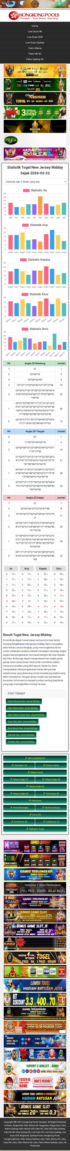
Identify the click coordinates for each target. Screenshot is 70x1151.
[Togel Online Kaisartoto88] (35, 971)
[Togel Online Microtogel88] (35, 846)
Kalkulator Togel (36, 829)
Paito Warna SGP (26, 1128)
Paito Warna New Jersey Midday (23, 708)
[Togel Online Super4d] (35, 98)
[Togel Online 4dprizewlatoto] (35, 958)
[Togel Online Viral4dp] (35, 154)
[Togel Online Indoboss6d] (35, 860)
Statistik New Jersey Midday (21, 735)
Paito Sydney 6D (35, 59)
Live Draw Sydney (35, 42)
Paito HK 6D (35, 53)
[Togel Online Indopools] (35, 1083)
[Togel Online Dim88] (35, 84)
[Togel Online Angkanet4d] (35, 1069)
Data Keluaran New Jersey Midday (24, 701)
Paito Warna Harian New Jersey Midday (26, 715)
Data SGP (48, 1128)
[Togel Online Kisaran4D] (35, 112)
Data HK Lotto (10, 1142)
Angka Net (18, 1125)
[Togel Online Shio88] (35, 1096)
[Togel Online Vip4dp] (35, 1013)
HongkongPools (12, 1139)
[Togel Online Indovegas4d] (35, 1110)
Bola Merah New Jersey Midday (22, 728)
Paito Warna (35, 48)
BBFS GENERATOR (36, 758)
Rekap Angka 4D (20, 793)
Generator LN (20, 765)
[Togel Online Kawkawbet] (35, 888)
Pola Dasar (36, 800)
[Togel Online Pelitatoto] (35, 140)
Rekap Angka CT (20, 779)
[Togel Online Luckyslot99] (35, 999)
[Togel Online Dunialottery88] (35, 1027)
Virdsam (8, 1125)
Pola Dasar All (52, 793)
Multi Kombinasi (52, 807)
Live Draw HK (35, 31)
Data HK (39, 1128)
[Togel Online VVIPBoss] (35, 71)
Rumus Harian (52, 765)
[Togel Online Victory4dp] (35, 874)
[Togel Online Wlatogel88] (35, 944)
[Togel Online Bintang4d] (35, 930)
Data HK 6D (9, 1132)
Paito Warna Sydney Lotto (33, 1139)
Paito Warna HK (31, 1125)
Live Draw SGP (35, 37)
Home (35, 26)
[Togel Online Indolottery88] (35, 1055)
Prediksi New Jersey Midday (21, 742)
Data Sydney (59, 1128)
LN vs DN (36, 814)
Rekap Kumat (36, 772)
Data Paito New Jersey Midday (22, 721)
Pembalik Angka (20, 807)
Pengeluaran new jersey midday (28, 644)
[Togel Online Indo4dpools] (35, 985)
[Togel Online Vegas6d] (35, 902)
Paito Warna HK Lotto (56, 1139)
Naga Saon (55, 1125)
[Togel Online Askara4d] (35, 916)
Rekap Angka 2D (36, 786)
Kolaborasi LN (52, 821)
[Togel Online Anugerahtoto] (35, 1041)
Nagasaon (44, 1125)
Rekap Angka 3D (52, 779)
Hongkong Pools (52, 1135)
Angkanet (24, 1135)
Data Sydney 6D (23, 1132)
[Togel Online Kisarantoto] (35, 126)
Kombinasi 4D (20, 821)
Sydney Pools (36, 1135)
